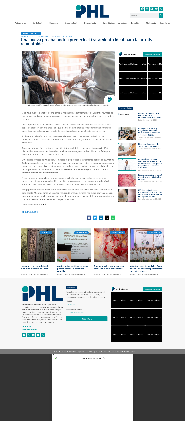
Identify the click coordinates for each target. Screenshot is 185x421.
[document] (92, 387)
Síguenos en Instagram (152, 54)
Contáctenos (165, 23)
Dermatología (90, 23)
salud (35, 212)
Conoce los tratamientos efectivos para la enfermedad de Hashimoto (149, 115)
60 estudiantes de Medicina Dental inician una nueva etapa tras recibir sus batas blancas (146, 268)
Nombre (69, 301)
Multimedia (151, 23)
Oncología (53, 23)
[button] (89, 218)
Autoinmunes (20, 23)
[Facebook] (142, 9)
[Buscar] (161, 15)
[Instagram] (147, 9)
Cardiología (38, 23)
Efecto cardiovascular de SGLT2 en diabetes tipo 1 (148, 145)
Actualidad (122, 23)
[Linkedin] (152, 9)
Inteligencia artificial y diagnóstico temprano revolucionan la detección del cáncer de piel (149, 131)
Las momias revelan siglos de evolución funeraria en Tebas (35, 267)
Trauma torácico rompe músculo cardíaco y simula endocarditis (109, 267)
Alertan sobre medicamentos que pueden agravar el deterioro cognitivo (73, 268)
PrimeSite (135, 23)
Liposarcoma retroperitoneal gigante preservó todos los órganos (150, 177)
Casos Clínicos (109, 23)
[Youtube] (156, 9)
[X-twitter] (161, 9)
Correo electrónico (74, 309)
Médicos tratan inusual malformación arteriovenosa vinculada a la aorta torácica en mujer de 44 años (150, 193)
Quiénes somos (29, 329)
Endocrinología (71, 23)
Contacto (26, 326)
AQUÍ (43, 204)
